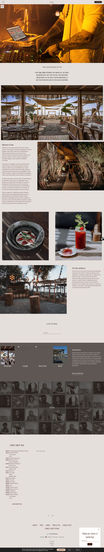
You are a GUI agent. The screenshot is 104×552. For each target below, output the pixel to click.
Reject (69, 549)
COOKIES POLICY (67, 525)
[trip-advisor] (55, 537)
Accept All (61, 549)
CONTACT (34, 525)
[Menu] (3, 2)
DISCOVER (52, 407)
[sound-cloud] (61, 537)
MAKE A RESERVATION (77, 373)
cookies (40, 550)
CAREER (48, 525)
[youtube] (50, 537)
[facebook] (42, 537)
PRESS (41, 525)
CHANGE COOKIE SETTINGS (52, 529)
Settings (78, 549)
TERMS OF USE (56, 525)
